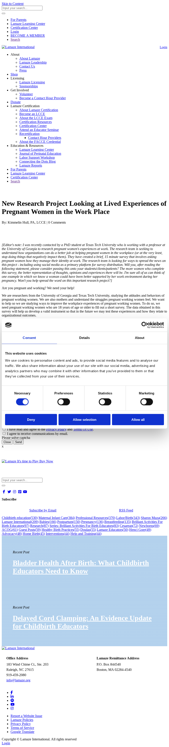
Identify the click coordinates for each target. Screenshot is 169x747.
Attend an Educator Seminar (39, 130)
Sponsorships (28, 86)
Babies (47, 522)
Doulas (88, 530)
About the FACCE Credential (40, 142)
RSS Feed (126, 510)
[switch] (63, 401)
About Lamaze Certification (38, 110)
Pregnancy (92, 522)
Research (39, 526)
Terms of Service (22, 728)
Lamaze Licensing (32, 82)
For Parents (18, 20)
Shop (14, 74)
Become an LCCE (32, 114)
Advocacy (12, 533)
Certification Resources (35, 122)
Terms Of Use (83, 429)
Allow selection (84, 419)
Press (23, 70)
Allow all (138, 419)
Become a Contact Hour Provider (42, 98)
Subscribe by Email (42, 510)
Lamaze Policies (22, 720)
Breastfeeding (117, 522)
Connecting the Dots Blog (37, 161)
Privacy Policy (56, 429)
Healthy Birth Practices (60, 530)
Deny (31, 419)
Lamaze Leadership (33, 62)
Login (15, 31)
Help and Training (85, 533)
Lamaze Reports (30, 165)
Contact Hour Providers (44, 138)
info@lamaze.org (18, 680)
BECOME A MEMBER (28, 35)
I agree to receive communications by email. (37, 434)
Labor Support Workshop (37, 157)
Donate (16, 102)
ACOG (10, 530)
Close (7, 442)
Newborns (149, 526)
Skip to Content (13, 4)
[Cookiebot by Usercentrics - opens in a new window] (144, 325)
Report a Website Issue (26, 716)
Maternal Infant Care (57, 518)
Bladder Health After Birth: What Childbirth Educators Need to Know (81, 567)
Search (15, 39)
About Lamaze (29, 58)
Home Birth (34, 533)
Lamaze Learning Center (28, 24)
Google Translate (22, 732)
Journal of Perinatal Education (40, 153)
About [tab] (140, 338)
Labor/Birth (128, 518)
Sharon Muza (154, 518)
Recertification (29, 134)
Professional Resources (95, 518)
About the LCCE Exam (35, 118)
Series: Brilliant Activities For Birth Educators (84, 526)
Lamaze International (20, 522)
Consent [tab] (29, 338)
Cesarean (129, 526)
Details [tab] (84, 338)
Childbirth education (20, 518)
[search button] (3, 13)
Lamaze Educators (112, 530)
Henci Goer (140, 530)
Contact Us (27, 66)
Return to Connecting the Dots (25, 193)
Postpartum (68, 522)
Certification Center (24, 27)
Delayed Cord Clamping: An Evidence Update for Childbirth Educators (82, 622)
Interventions (58, 533)
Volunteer (26, 94)
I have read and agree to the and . (50, 429)
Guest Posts (30, 530)
